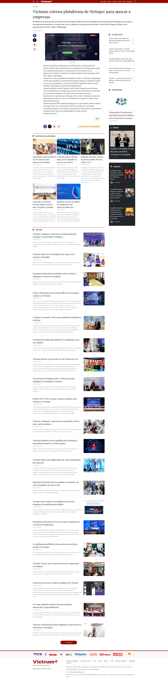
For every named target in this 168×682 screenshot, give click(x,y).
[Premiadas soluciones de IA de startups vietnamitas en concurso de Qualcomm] (94, 527)
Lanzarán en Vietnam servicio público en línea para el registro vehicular (43, 204)
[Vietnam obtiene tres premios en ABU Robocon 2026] (94, 365)
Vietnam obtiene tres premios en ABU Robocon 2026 (55, 359)
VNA (112, 661)
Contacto (68, 663)
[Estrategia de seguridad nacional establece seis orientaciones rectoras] (122, 101)
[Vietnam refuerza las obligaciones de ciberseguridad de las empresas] (94, 465)
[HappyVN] (129, 654)
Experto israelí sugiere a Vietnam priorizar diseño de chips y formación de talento (122, 51)
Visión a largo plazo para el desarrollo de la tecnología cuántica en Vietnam (56, 294)
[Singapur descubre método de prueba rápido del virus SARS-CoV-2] (93, 147)
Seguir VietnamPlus (84, 126)
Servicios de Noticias (121, 661)
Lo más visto (117, 35)
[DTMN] (105, 654)
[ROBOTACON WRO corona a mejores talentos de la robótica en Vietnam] (94, 404)
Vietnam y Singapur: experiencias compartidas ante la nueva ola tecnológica (56, 422)
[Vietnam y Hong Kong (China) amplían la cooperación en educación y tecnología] (94, 630)
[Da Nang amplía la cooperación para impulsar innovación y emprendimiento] (94, 610)
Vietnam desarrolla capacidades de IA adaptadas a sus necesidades (56, 341)
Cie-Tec (35, 7)
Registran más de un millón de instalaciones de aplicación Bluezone (68, 204)
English (109, 1)
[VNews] (45, 654)
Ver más (39, 230)
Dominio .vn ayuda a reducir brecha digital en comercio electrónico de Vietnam (120, 80)
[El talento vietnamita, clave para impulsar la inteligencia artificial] (94, 323)
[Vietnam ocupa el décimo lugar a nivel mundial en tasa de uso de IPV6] (68, 147)
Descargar (68, 642)
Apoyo (100, 661)
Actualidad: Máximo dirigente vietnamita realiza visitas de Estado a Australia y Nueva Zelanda (116, 193)
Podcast (116, 167)
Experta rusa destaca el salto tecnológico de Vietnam (55, 582)
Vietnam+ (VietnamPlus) (46, 1)
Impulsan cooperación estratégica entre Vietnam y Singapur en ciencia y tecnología (54, 275)
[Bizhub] (69, 654)
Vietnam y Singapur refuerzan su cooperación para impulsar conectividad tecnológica (55, 235)
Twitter (34, 40)
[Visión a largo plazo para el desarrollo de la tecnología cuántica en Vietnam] (94, 298)
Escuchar (117, 182)
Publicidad (132, 661)
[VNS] (81, 654)
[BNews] (61, 654)
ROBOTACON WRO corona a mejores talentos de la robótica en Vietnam (55, 400)
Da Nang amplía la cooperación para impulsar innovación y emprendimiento (52, 605)
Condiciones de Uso (85, 661)
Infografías (117, 90)
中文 (125, 1)
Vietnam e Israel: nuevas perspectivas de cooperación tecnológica (56, 565)
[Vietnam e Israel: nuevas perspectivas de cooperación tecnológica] (94, 569)
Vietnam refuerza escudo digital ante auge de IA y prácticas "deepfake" (54, 255)
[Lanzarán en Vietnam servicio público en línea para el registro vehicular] (44, 191)
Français (114, 1)
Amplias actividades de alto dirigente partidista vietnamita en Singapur (122, 151)
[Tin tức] (53, 654)
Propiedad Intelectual (72, 661)
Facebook (34, 35)
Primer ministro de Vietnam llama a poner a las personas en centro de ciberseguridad (120, 70)
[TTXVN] (37, 654)
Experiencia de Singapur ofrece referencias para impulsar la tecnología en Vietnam (54, 380)
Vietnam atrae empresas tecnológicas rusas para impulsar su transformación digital (54, 503)
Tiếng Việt (103, 1)
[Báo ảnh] (117, 654)
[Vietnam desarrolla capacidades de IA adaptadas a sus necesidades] (94, 345)
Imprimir (34, 44)
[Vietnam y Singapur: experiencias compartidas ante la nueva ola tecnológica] (94, 427)
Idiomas (106, 661)
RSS (95, 661)
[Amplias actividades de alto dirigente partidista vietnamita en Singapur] (122, 138)
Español (120, 1)
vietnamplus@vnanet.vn (77, 672)
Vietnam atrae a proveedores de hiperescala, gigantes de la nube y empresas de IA (119, 40)
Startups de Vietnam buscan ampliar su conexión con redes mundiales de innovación (56, 483)
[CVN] (93, 654)
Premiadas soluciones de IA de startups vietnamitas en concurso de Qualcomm (56, 523)
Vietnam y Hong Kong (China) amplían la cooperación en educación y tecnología (57, 626)
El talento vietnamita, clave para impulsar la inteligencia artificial (57, 318)
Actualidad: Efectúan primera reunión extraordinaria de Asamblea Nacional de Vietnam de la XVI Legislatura (116, 213)
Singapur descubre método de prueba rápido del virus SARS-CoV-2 (92, 159)
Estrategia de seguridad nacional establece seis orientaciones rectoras (121, 115)
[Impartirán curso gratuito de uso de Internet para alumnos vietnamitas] (44, 147)
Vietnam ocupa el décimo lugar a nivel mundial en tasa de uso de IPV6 (67, 159)
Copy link (34, 49)
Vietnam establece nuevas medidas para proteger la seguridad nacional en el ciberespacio (55, 442)
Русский (129, 1)
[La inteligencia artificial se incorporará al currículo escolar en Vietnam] (94, 550)
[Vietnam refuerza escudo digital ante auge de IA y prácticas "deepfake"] (94, 260)
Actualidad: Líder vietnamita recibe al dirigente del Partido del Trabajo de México (116, 175)
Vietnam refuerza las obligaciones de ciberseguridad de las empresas (57, 461)
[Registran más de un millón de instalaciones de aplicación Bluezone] (68, 191)
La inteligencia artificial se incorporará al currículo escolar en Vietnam (55, 545)
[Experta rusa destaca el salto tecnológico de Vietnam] (94, 588)
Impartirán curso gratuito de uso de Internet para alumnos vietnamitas (44, 159)
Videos (116, 128)
